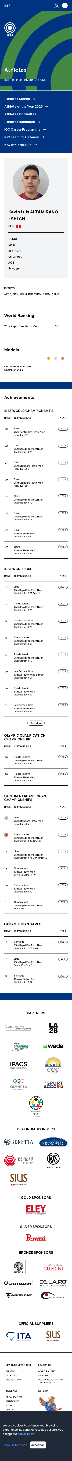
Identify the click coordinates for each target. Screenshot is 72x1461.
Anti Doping (12, 1401)
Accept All (37, 1445)
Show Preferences (15, 1445)
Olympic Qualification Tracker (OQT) (50, 1381)
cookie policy (26, 1434)
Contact (11, 1409)
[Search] (56, 5)
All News (10, 1371)
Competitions (13, 1379)
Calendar (11, 1375)
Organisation (14, 1397)
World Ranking (46, 1371)
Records (43, 1375)
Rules (9, 1405)
